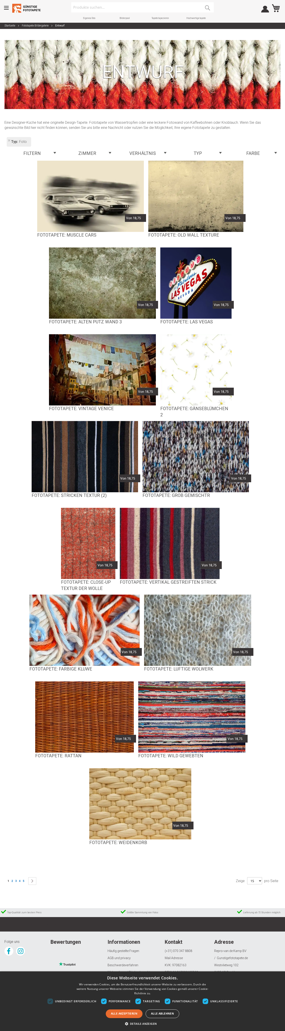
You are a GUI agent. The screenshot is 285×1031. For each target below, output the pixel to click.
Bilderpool (125, 18)
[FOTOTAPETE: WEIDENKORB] (140, 803)
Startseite (10, 25)
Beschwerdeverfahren (123, 965)
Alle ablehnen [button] (162, 1013)
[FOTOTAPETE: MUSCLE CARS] (90, 196)
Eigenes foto (89, 18)
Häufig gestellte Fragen (123, 951)
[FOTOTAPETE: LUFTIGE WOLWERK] (197, 630)
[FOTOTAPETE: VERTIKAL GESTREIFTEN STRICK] (170, 543)
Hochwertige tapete (196, 18)
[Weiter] (32, 881)
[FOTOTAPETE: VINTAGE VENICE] (102, 369)
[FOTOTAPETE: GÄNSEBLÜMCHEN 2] (196, 369)
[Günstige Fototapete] (27, 8)
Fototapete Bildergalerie (35, 25)
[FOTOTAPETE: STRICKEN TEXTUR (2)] (85, 456)
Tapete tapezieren (160, 18)
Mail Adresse (174, 958)
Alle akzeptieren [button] (124, 1013)
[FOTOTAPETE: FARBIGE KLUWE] (84, 630)
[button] (142, 1023)
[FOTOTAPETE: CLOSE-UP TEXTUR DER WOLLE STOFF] (88, 543)
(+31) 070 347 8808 (178, 951)
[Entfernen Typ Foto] (9, 141)
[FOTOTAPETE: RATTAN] (84, 717)
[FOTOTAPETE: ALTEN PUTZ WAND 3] (102, 283)
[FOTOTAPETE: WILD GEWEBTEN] (191, 717)
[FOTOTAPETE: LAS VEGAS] (196, 283)
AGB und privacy (119, 958)
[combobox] (142, 7)
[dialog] (142, 1001)
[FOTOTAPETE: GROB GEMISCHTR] (195, 456)
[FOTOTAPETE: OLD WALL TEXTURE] (195, 196)
